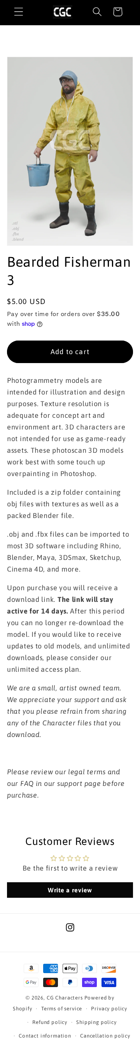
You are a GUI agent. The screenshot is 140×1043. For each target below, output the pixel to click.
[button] (19, 12)
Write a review (70, 890)
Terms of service (61, 1009)
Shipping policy (96, 1022)
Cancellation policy (105, 1036)
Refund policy (49, 1022)
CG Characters (65, 998)
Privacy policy (109, 1009)
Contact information (45, 1036)
